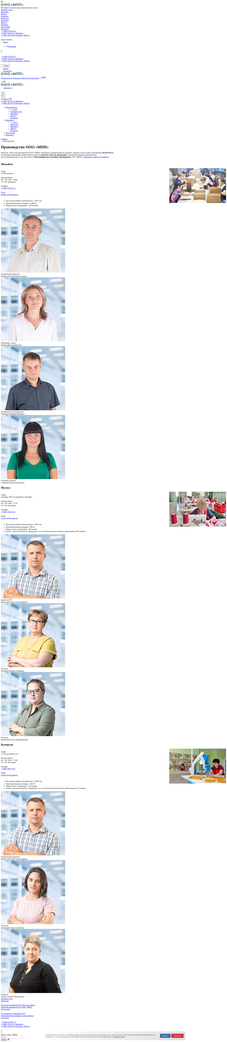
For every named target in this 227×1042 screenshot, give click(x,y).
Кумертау (104, 157)
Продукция (5, 1009)
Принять (165, 1036)
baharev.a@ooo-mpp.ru (10, 195)
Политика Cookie (119, 1037)
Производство (16, 112)
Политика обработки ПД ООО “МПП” (16, 1007)
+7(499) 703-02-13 (9, 31)
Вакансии (14, 124)
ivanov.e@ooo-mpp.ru (9, 518)
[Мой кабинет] (2, 90)
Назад (15, 109)
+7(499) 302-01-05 (8, 512)
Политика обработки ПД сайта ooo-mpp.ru (18, 1005)
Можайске (88, 157)
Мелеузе (96, 157)
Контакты (5, 1018)
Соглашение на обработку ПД (13, 1014)
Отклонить (177, 1036)
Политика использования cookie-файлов (17, 1016)
